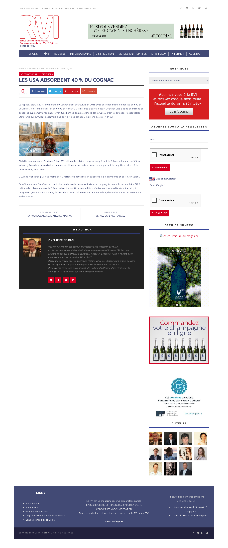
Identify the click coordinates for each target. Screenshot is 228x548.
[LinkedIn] (193, 8)
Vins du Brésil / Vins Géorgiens (190, 515)
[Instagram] (187, 8)
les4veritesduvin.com (37, 511)
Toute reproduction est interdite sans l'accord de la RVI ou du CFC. (114, 513)
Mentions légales (114, 521)
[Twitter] (199, 8)
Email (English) (157, 185)
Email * (153, 139)
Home (21, 68)
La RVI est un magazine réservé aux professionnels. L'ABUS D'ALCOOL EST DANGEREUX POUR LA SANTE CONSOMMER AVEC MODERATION (114, 504)
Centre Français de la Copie (40, 519)
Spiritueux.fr (32, 507)
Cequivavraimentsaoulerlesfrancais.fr (45, 515)
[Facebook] (181, 8)
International (32, 68)
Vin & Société (33, 503)
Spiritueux (46, 74)
